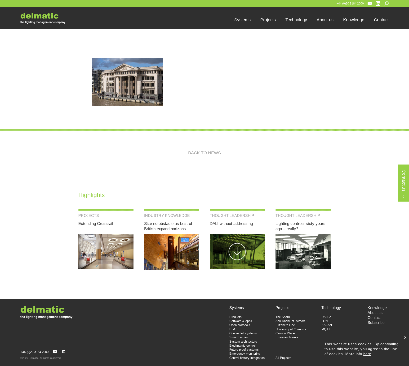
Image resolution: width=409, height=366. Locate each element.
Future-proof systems (244, 349)
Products (235, 317)
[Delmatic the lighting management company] (46, 18)
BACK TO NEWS (204, 153)
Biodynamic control (242, 345)
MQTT (325, 329)
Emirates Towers (287, 337)
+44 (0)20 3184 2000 (350, 3)
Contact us (403, 181)
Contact (374, 318)
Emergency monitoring (244, 353)
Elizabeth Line (285, 325)
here (367, 354)
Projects (282, 308)
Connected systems (243, 333)
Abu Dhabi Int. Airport (290, 321)
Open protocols (239, 325)
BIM (232, 329)
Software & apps (240, 321)
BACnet (326, 325)
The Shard (283, 317)
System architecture (243, 341)
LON (324, 321)
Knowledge (377, 308)
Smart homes (238, 337)
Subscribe (376, 323)
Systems (236, 308)
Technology (331, 308)
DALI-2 (326, 317)
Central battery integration (247, 358)
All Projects (283, 358)
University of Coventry (291, 329)
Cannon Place (285, 333)
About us (375, 313)
